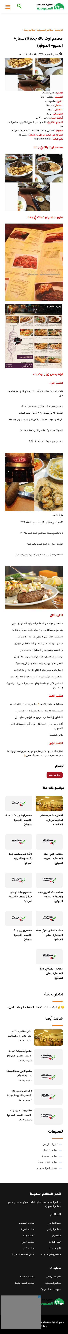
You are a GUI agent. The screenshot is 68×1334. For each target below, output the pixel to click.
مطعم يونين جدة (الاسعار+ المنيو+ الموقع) (23, 935)
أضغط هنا (23, 135)
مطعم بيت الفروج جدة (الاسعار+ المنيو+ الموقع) (50, 897)
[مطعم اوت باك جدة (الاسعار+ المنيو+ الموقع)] (34, 74)
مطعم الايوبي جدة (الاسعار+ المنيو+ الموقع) (53, 859)
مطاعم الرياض (54, 1229)
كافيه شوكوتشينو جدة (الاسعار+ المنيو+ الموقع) (20, 859)
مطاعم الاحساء (50, 1150)
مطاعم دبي (56, 1236)
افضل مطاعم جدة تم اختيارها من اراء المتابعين (51, 820)
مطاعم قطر (29, 1248)
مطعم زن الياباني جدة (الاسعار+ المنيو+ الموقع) (51, 973)
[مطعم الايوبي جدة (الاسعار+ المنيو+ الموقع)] (48, 1077)
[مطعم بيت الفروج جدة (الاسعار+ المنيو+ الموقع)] (48, 1116)
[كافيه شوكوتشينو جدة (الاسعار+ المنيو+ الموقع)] (48, 1097)
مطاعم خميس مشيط (47, 1162)
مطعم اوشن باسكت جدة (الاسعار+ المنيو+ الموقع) (18, 820)
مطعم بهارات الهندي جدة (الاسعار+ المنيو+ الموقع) (20, 897)
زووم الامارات (55, 1242)
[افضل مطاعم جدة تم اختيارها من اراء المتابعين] (48, 1037)
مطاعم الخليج (28, 1242)
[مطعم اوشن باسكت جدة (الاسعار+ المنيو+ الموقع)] (48, 1057)
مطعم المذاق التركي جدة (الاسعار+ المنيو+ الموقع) (49, 935)
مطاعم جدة (54, 775)
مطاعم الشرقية (28, 1229)
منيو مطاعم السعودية (47, 1168)
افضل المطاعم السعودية (23, 1255)
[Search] (19, 6)
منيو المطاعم (55, 1223)
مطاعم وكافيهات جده (51, 1255)
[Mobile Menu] (7, 6)
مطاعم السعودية (49, 1156)
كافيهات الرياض (50, 1144)
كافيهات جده (55, 1248)
